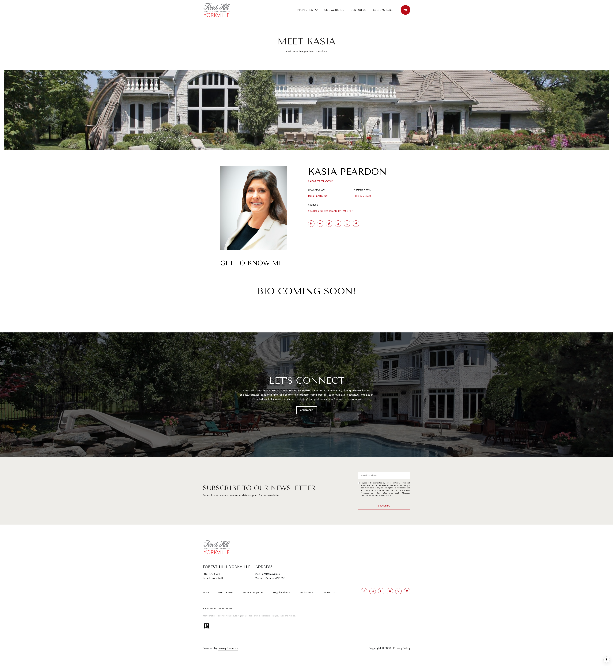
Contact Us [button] (306, 410)
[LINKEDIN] (311, 223)
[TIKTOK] (329, 223)
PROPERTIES (305, 10)
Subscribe (384, 505)
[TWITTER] (347, 223)
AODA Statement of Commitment (217, 608)
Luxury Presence (228, 648)
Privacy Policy (385, 495)
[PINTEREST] (407, 591)
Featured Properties (253, 592)
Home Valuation (333, 10)
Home (206, 592)
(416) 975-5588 (383, 10)
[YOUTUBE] (320, 223)
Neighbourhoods (282, 592)
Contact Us (329, 592)
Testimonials (306, 592)
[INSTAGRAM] (338, 223)
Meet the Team (225, 592)
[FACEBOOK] (356, 223)
